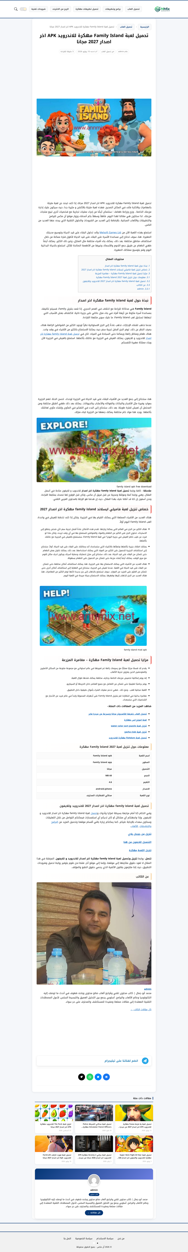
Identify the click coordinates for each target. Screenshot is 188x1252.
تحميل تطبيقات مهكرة (87, 9)
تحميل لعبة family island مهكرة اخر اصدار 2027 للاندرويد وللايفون (116, 281)
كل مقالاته (94, 1213)
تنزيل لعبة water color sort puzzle (129, 726)
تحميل (94, 813)
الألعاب (134, 826)
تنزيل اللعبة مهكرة (140, 850)
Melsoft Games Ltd (110, 232)
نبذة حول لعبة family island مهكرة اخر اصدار (127, 266)
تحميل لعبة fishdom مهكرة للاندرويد (128, 738)
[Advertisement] (94, 79)
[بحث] (15, 9)
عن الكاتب (143, 285)
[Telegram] (94, 1243)
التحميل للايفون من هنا (137, 842)
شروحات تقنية (38, 9)
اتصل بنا (67, 1238)
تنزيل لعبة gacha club (135, 732)
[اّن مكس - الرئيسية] (162, 9)
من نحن (121, 1238)
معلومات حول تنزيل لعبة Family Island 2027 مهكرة (123, 277)
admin (121, 51)
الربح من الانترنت (60, 9)
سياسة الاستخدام (104, 1238)
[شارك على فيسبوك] (106, 1077)
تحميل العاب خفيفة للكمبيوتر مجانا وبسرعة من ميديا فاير (117, 714)
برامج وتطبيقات (113, 9)
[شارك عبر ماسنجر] (98, 1077)
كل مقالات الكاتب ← (140, 1009)
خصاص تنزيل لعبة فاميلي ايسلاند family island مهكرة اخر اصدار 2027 (115, 270)
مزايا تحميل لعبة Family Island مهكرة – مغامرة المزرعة (122, 273)
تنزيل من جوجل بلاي (139, 834)
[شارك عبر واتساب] (89, 1077)
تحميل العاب (133, 9)
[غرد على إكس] (81, 1077)
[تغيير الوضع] (23, 9)
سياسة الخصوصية (83, 1238)
